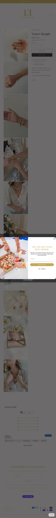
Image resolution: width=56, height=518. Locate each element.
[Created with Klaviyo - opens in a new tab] (28, 280)
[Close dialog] (54, 239)
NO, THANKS (42, 268)
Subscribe (42, 264)
